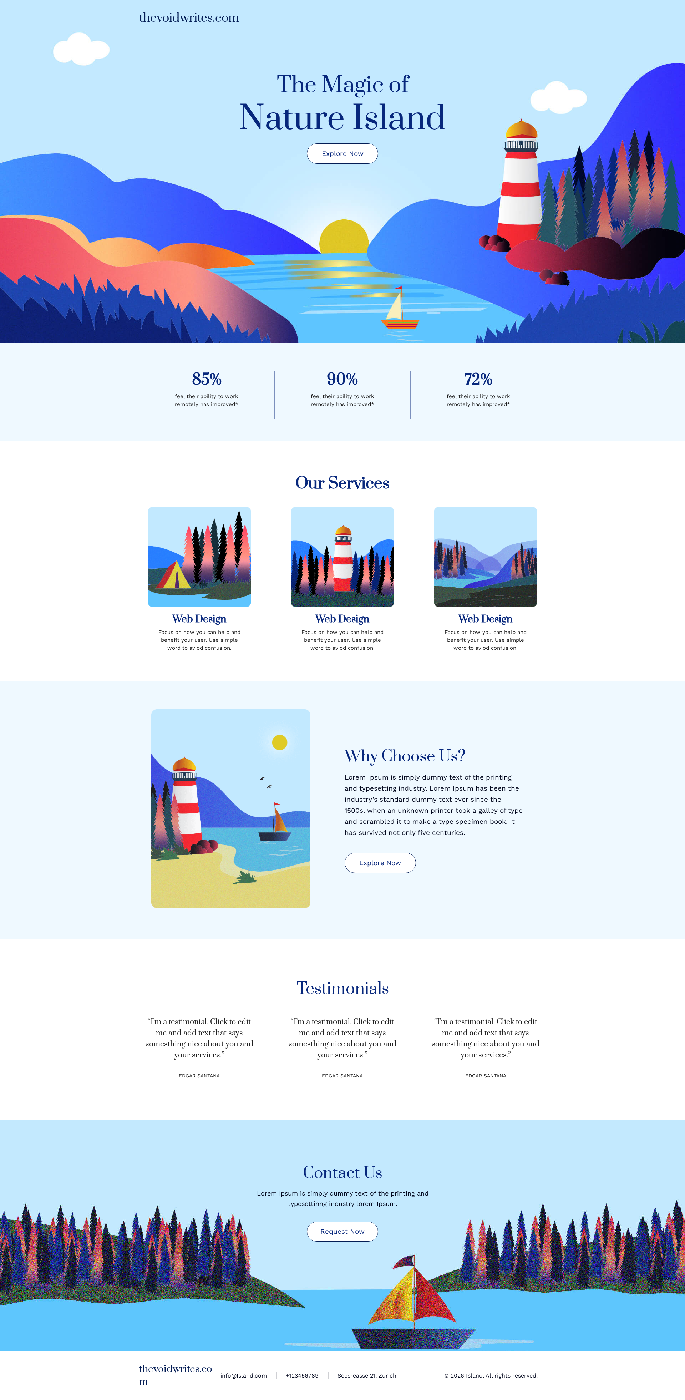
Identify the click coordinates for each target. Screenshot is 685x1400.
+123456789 (302, 1375)
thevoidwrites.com (189, 18)
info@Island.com (243, 1375)
